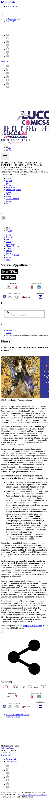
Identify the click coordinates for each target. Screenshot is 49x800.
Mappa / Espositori (13, 190)
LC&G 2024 (11, 330)
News (8, 185)
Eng (10, 150)
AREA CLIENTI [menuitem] (13, 19)
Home (8, 178)
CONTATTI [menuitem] (11, 21)
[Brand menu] (2, 14)
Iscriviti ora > (6, 755)
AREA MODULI (13, 6)
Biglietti (9, 181)
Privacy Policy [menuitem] (12, 759)
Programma (10, 187)
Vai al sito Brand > (8, 748)
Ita (9, 148)
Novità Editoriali (12, 199)
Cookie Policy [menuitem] (11, 761)
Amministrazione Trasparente (17, 714)
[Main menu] (5, 156)
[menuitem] (7, 35)
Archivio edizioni (13, 717)
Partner (9, 201)
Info (7, 183)
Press (8, 203)
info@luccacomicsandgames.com (33, 794)
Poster (8, 196)
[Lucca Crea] (6, 12)
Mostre (9, 194)
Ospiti (8, 192)
